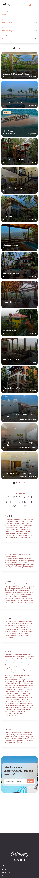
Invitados (5, 36)
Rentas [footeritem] (3, 869)
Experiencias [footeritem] (5, 872)
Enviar (30, 781)
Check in (5, 20)
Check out (5, 28)
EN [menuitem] (30, 4)
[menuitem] (35, 4)
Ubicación (5, 12)
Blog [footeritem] (2, 875)
